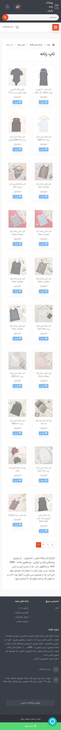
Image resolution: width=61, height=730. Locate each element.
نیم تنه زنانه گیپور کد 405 (17, 469)
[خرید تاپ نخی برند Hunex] (17, 502)
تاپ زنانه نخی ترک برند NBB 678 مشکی (17, 138)
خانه (57, 608)
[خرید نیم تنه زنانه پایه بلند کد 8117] (43, 408)
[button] (17, 7)
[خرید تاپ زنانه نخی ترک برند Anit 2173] (43, 313)
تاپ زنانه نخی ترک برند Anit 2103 (43, 469)
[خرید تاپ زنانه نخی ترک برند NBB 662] (43, 124)
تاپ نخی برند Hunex (17, 515)
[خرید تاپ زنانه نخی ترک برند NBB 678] (17, 124)
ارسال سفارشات (21, 617)
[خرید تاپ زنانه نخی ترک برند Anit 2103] (43, 455)
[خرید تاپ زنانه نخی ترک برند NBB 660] (17, 408)
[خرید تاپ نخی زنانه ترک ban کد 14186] (43, 218)
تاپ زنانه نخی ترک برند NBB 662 (43, 138)
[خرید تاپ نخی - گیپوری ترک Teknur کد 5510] (43, 77)
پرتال (22, 719)
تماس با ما (23, 608)
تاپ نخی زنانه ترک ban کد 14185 (17, 233)
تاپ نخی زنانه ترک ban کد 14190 (43, 185)
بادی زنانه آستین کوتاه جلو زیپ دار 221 (17, 91)
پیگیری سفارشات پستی (30, 702)
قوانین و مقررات (21, 612)
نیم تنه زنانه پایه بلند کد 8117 (43, 422)
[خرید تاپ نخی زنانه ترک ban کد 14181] (17, 313)
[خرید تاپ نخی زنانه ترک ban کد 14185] (17, 218)
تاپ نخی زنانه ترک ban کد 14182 (17, 327)
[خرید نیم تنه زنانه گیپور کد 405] (17, 455)
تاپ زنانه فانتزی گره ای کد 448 (17, 185)
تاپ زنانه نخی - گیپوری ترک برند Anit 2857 (44, 518)
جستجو (29, 726)
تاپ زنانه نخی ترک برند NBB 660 (17, 422)
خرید (42, 102)
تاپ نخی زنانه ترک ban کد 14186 (43, 233)
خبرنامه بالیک (22, 621)
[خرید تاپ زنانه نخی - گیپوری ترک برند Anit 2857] (43, 502)
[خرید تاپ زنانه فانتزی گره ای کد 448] (17, 171)
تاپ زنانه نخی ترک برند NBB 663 (17, 375)
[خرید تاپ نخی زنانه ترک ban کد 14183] (17, 266)
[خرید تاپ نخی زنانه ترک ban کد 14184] (43, 266)
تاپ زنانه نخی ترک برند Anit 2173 (43, 327)
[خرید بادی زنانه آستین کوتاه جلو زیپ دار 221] (17, 77)
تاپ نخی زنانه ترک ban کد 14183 (17, 280)
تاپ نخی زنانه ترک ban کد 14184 (43, 280)
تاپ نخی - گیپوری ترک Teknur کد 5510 (43, 91)
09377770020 (8, 27)
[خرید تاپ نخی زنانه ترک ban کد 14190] (43, 171)
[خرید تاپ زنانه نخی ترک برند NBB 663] (17, 360)
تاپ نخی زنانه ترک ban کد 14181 (43, 375)
